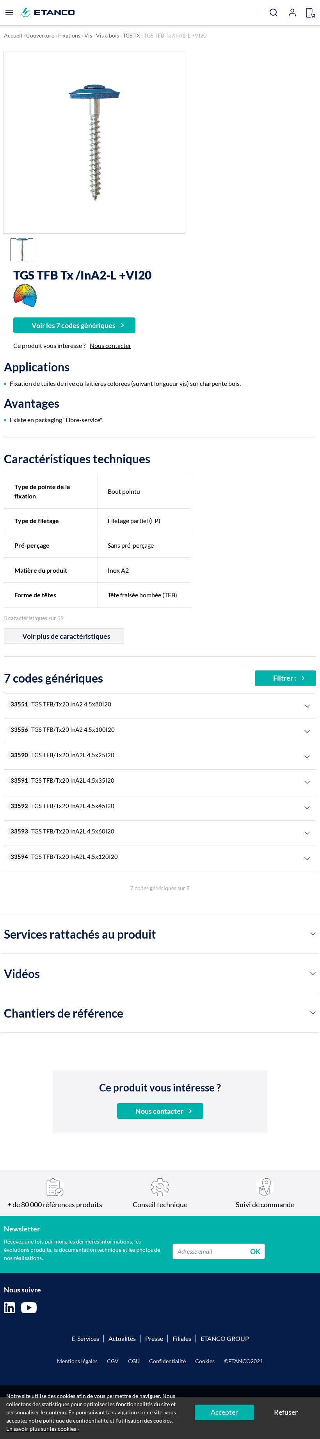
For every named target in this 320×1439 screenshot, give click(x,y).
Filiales (181, 1338)
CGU (134, 1361)
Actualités (122, 1338)
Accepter (224, 1412)
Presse (154, 1338)
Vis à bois (107, 35)
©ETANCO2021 (243, 1361)
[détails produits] (313, 934)
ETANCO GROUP (225, 1338)
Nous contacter (110, 345)
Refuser (286, 1412)
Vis (88, 35)
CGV (113, 1361)
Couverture (40, 35)
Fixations (69, 35)
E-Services (85, 1338)
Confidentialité (167, 1361)
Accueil (13, 35)
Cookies (205, 1361)
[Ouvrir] (9, 12)
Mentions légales (77, 1361)
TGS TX (131, 35)
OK (255, 1251)
